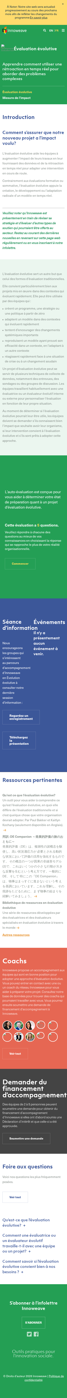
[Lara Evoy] (31, 1026)
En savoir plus (38, 17)
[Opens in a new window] (30, 1335)
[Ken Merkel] (54, 1026)
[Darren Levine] (20, 1026)
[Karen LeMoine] (42, 1025)
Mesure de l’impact (16, 97)
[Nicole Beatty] (20, 1037)
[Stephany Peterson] (31, 1037)
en (51, 30)
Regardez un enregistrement (21, 717)
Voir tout (15, 1053)
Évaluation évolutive (17, 92)
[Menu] (63, 30)
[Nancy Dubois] (41, 1036)
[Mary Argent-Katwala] (8, 1026)
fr (57, 30)
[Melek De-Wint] (54, 1037)
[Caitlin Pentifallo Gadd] (8, 1037)
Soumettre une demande (26, 1138)
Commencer (20, 563)
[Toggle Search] (44, 30)
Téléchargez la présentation (19, 740)
